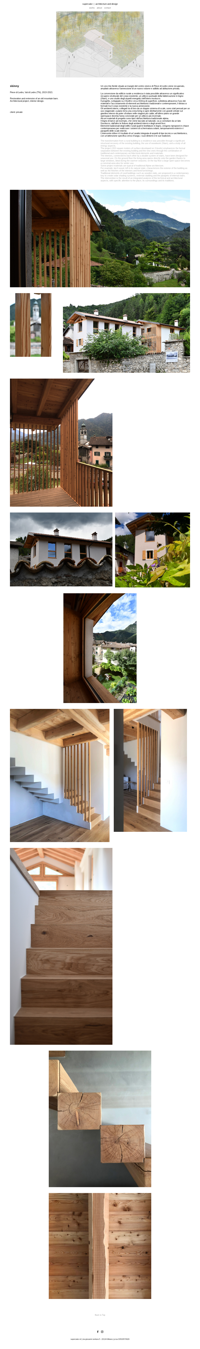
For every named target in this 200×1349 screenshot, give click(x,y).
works (92, 8)
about (99, 8)
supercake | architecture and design (100, 4)
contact (107, 8)
